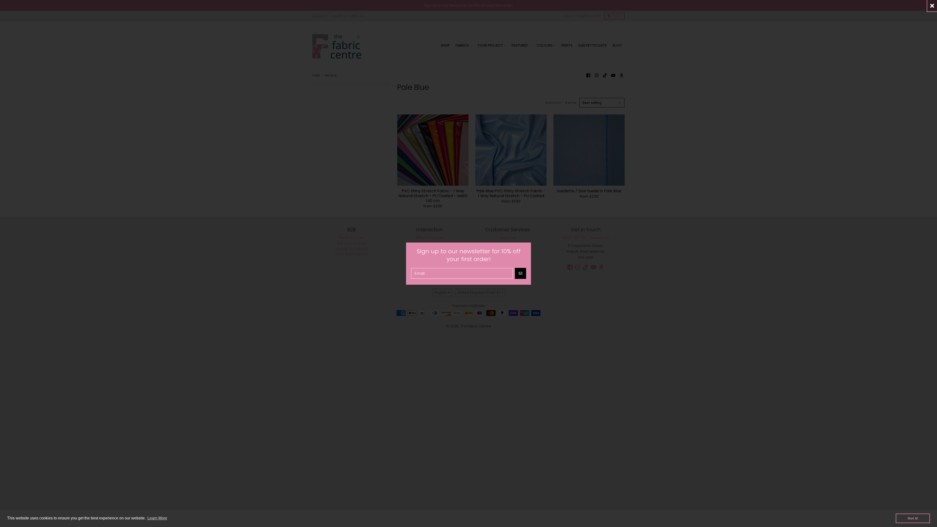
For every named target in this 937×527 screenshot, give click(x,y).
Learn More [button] (157, 518)
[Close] (932, 5)
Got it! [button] (913, 518)
